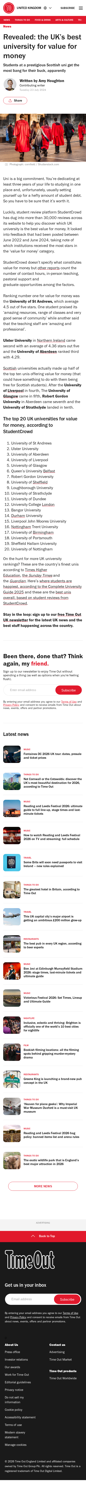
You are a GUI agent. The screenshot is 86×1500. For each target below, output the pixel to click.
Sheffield (40, 483)
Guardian (18, 582)
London (48, 505)
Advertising (57, 1352)
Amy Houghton (51, 81)
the (37, 576)
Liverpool (16, 391)
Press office (12, 1352)
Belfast (49, 472)
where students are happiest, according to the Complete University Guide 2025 (42, 587)
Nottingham (21, 528)
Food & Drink (43, 20)
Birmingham (43, 533)
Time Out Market (60, 1360)
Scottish (10, 369)
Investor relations (16, 1360)
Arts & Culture (64, 20)
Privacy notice (14, 1390)
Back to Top (47, 1236)
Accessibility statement (20, 1417)
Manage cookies (15, 1445)
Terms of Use (69, 702)
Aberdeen (48, 352)
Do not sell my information (14, 1400)
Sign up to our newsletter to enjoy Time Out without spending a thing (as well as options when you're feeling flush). (41, 675)
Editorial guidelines (18, 1382)
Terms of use (13, 1425)
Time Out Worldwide (63, 1378)
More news (43, 1186)
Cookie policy (13, 1410)
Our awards (12, 1367)
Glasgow (10, 397)
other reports (49, 269)
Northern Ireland (51, 341)
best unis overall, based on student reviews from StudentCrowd (37, 598)
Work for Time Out (17, 1375)
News (7, 20)
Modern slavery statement (15, 1435)
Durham (18, 516)
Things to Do (22, 20)
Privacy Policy (11, 705)
